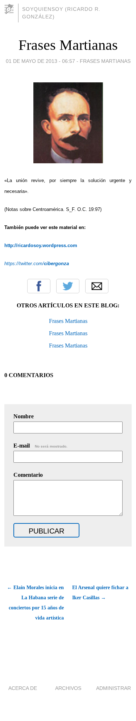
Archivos (68, 688)
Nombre (23, 416)
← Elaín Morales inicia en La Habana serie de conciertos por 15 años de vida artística (35, 603)
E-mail (40, 445)
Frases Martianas (68, 45)
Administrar (113, 688)
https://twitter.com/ (36, 263)
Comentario (28, 475)
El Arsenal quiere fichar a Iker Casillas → (100, 592)
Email (96, 286)
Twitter (67, 286)
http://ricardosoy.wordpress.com (40, 245)
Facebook (38, 286)
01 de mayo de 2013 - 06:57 (40, 61)
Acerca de (22, 688)
